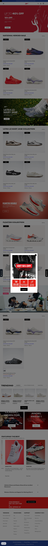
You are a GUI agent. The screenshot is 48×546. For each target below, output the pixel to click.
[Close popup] (36, 255)
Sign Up (24, 289)
